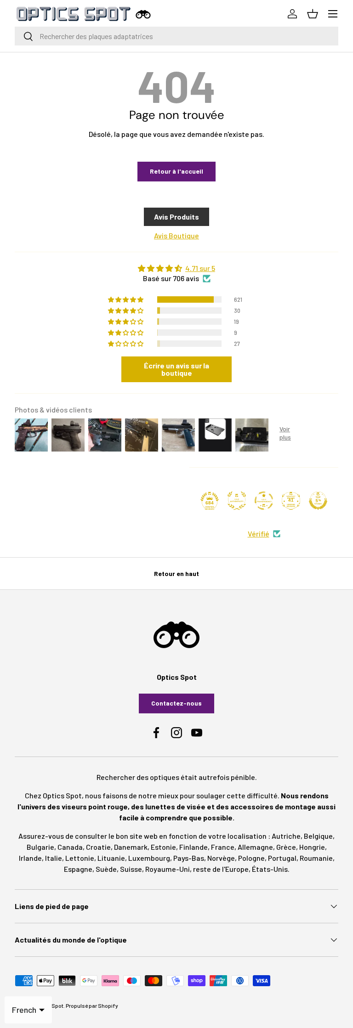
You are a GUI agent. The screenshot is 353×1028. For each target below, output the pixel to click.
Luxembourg (149, 857)
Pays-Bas (188, 857)
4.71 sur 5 (200, 268)
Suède (106, 868)
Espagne (78, 868)
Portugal (282, 857)
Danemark (131, 846)
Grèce (286, 846)
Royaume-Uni (167, 868)
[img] (176, 268)
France (222, 846)
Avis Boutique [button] (176, 235)
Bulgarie (40, 846)
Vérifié (258, 533)
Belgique (318, 835)
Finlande (193, 846)
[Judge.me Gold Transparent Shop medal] (264, 500)
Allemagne (255, 846)
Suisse (131, 868)
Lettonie (79, 857)
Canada (70, 846)
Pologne (251, 857)
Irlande (30, 857)
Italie (53, 857)
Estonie (163, 846)
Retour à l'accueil (176, 171)
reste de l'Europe (221, 868)
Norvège (221, 857)
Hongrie (312, 846)
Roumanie (316, 857)
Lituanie (111, 857)
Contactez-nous (176, 703)
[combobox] (176, 36)
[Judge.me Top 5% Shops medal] (318, 500)
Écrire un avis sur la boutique (176, 369)
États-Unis (270, 868)
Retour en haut (176, 573)
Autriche (286, 835)
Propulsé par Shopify (92, 1005)
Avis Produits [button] (176, 216)
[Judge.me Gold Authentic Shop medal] (237, 500)
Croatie (98, 846)
